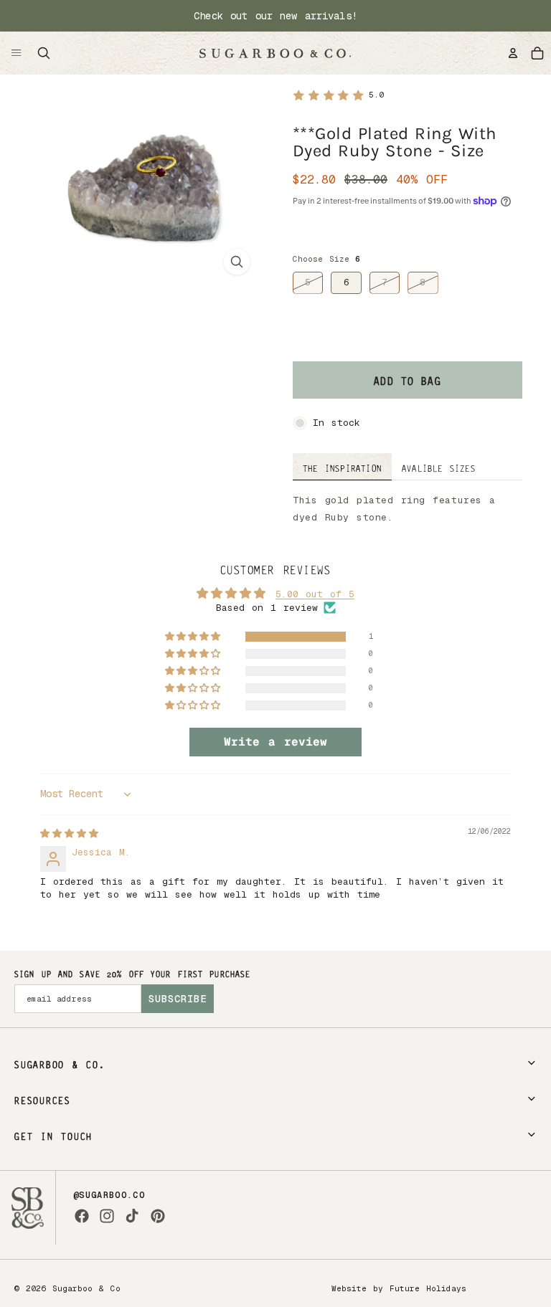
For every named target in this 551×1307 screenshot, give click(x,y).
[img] (69, 833)
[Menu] (16, 53)
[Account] (513, 53)
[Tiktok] (132, 1216)
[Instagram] (107, 1216)
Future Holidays (428, 1288)
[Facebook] (81, 1216)
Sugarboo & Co (86, 1288)
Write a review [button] (275, 741)
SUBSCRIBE (178, 998)
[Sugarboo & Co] (274, 53)
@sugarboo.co (109, 1195)
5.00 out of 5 (315, 594)
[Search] (44, 53)
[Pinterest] (157, 1216)
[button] (193, 637)
